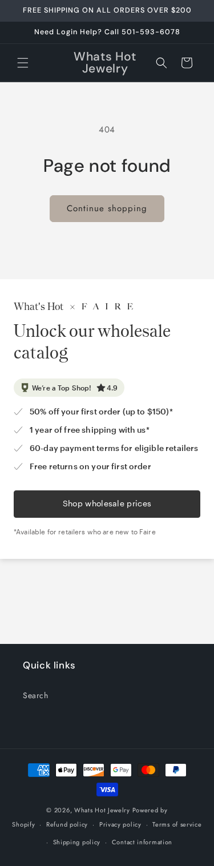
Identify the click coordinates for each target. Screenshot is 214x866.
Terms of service (176, 824)
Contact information (142, 842)
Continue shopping (107, 208)
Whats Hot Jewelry (102, 810)
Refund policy (67, 824)
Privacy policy (120, 824)
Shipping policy (77, 842)
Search (36, 695)
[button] (22, 62)
